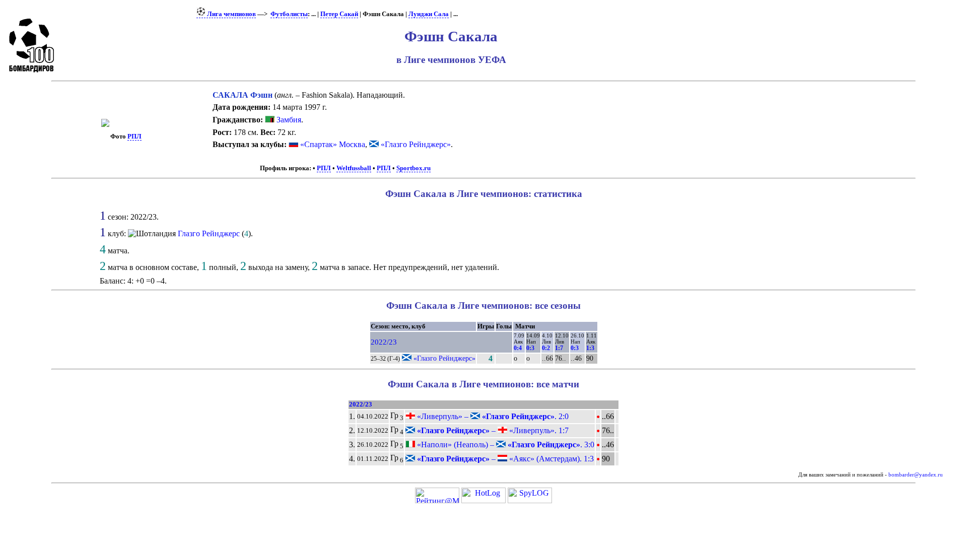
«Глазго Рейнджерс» (416, 144)
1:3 (590, 348)
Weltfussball (353, 168)
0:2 (546, 348)
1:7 (559, 348)
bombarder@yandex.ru (915, 475)
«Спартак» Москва (332, 144)
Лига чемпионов (230, 14)
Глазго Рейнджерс (209, 233)
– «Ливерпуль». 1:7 (492, 430)
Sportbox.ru (413, 168)
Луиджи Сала (428, 14)
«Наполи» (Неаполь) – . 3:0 (504, 444)
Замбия (287, 119)
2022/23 (384, 342)
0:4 (518, 348)
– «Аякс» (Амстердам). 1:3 (504, 458)
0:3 (530, 348)
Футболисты (289, 14)
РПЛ (134, 136)
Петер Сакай (339, 14)
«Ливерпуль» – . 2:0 (492, 416)
